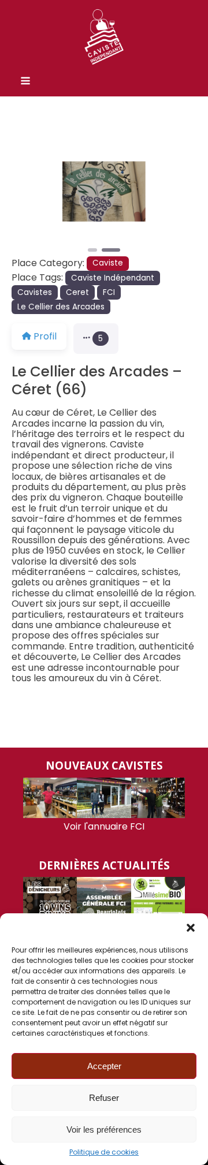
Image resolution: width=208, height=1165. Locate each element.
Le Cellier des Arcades (61, 306)
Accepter (104, 1066)
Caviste (107, 262)
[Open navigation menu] (25, 82)
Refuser (104, 1098)
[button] (190, 928)
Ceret (77, 292)
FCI (109, 292)
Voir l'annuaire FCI (104, 826)
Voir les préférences (104, 1129)
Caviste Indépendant (112, 277)
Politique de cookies (104, 1152)
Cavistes (34, 292)
